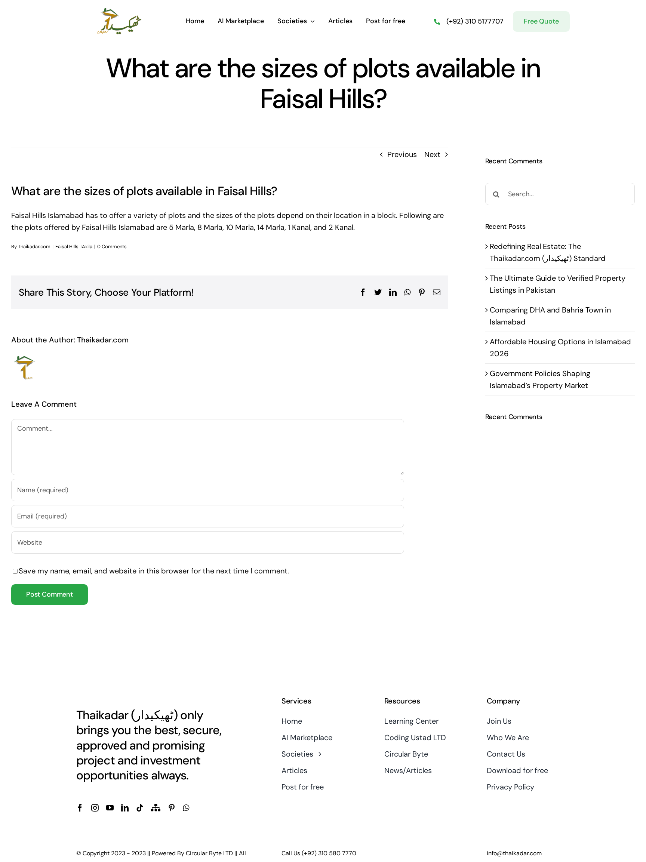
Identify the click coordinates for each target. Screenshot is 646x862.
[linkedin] (125, 808)
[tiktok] (140, 808)
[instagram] (95, 808)
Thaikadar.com (34, 246)
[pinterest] (171, 808)
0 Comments (112, 246)
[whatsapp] (186, 808)
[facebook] (80, 808)
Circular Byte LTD (209, 853)
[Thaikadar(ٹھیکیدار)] (119, 10)
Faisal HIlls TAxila (73, 246)
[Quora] (155, 808)
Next (432, 154)
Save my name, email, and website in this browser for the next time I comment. (154, 571)
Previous (402, 154)
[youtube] (110, 808)
